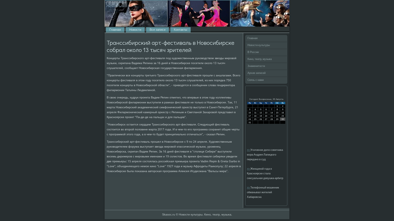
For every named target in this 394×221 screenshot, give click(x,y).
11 (255, 113)
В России (253, 52)
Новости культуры (258, 45)
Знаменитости (256, 66)
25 (255, 119)
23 (283, 116)
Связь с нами (255, 80)
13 (266, 113)
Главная (115, 30)
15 (277, 113)
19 (261, 116)
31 (250, 122)
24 (250, 119)
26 (261, 119)
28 (271, 119)
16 (283, 113)
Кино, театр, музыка (259, 59)
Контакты (180, 30)
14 (271, 113)
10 (250, 113)
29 (277, 119)
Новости (135, 30)
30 (283, 119)
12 (261, 113)
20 (266, 116)
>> (248, 150)
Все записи (157, 30)
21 (271, 116)
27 (266, 119)
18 (255, 116)
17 (250, 116)
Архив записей (256, 73)
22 (277, 116)
